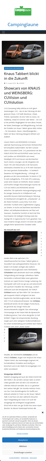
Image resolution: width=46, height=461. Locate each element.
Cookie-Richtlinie (14, 458)
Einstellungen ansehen (23, 452)
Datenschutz (25, 458)
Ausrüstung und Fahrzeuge (14, 68)
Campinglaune (23, 24)
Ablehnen (23, 446)
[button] (43, 412)
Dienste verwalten (22, 434)
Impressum (33, 458)
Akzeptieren (23, 440)
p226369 (21, 83)
